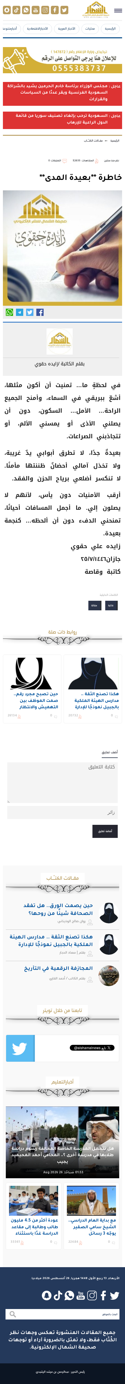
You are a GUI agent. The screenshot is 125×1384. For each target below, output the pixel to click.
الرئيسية (110, 28)
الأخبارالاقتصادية (37, 28)
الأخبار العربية (66, 28)
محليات (90, 28)
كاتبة (110, 605)
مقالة (94, 605)
